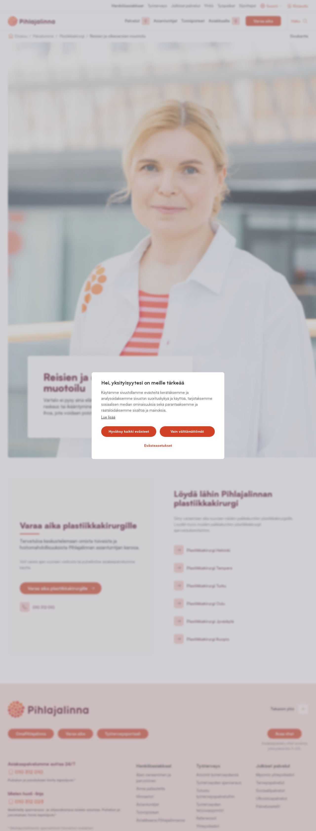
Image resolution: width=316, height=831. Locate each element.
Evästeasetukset (158, 445)
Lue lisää (108, 417)
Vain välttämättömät (187, 431)
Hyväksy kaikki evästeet (129, 431)
